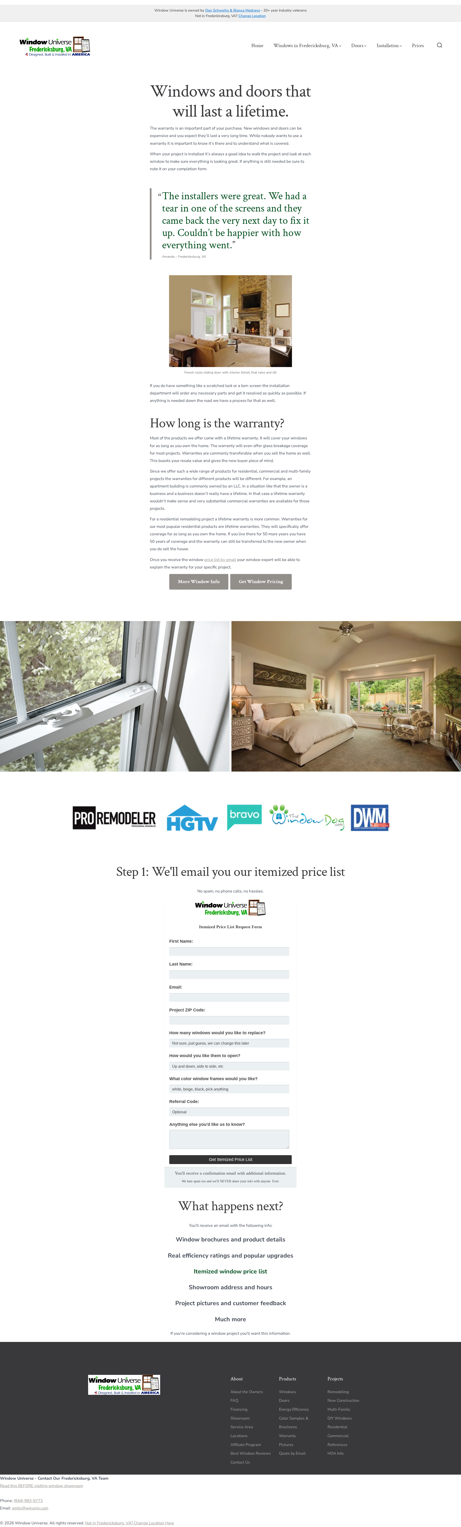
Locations (239, 1436)
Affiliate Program (245, 1444)
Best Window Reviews (250, 1453)
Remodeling (338, 1392)
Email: (175, 987)
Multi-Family (339, 1409)
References (337, 1444)
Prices (418, 45)
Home (257, 45)
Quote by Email (292, 1453)
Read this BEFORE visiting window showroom (41, 1486)
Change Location (252, 15)
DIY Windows (340, 1418)
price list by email (220, 559)
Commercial (338, 1436)
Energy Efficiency (294, 1409)
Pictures (286, 1444)
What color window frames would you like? (213, 1078)
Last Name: (181, 964)
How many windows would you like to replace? (217, 1032)
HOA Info (336, 1453)
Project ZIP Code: (187, 1010)
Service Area (241, 1427)
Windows (287, 1392)
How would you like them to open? (204, 1055)
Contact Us (240, 1462)
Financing (239, 1409)
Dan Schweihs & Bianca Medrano (232, 10)
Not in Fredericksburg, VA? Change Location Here (129, 1523)
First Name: (181, 941)
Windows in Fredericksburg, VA (305, 45)
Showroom (240, 1418)
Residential (337, 1427)
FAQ (234, 1400)
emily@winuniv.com (30, 1508)
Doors (357, 45)
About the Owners (246, 1392)
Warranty (287, 1436)
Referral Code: (184, 1101)
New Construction (343, 1400)
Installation (388, 45)
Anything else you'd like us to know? (207, 1124)
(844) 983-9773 (28, 1500)
